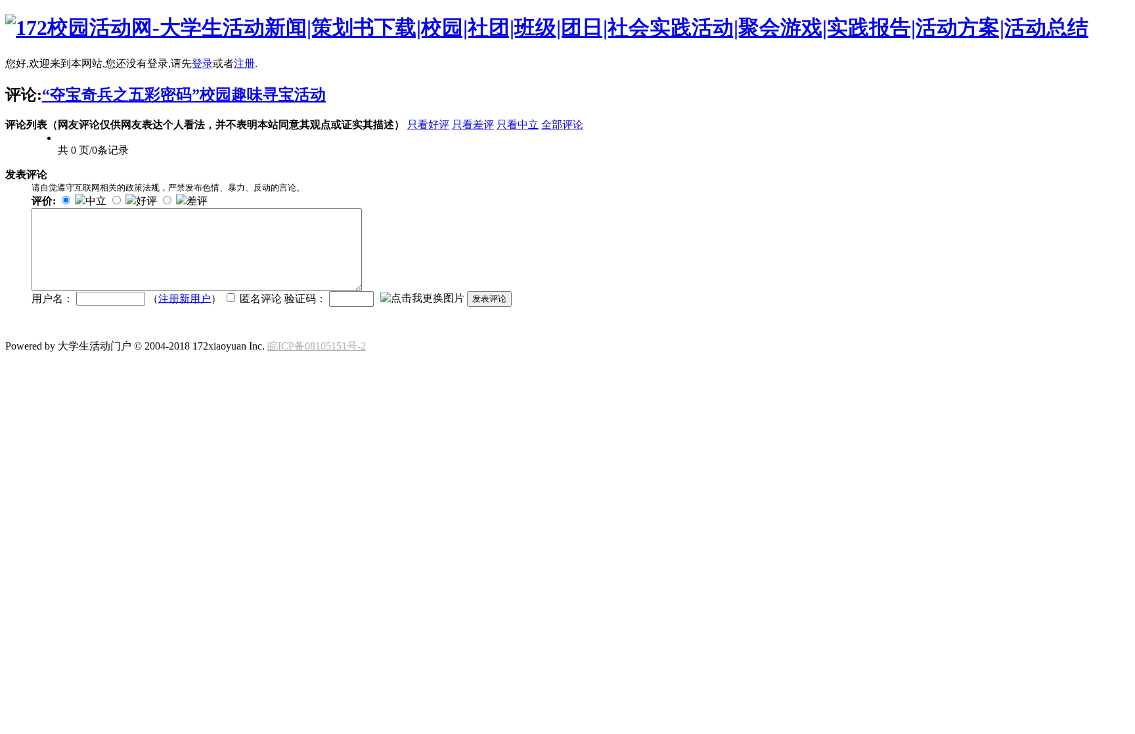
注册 (244, 63)
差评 (197, 200)
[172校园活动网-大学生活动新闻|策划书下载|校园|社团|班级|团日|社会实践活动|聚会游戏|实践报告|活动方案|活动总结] (546, 27)
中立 (95, 200)
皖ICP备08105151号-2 (316, 346)
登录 (202, 63)
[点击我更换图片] (422, 299)
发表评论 (489, 299)
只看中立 (518, 124)
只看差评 (473, 124)
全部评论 (562, 124)
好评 (146, 200)
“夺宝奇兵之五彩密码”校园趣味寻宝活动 (184, 94)
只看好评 (428, 124)
